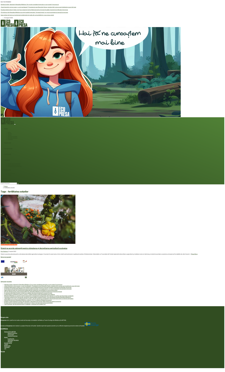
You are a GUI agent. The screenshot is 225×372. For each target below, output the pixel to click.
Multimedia (7, 170)
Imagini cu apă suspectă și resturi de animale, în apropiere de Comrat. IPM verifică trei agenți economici (32, 301)
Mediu (6, 128)
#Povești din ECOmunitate (14, 163)
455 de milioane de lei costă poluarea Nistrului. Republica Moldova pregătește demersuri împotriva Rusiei (33, 291)
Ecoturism (10, 139)
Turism (6, 344)
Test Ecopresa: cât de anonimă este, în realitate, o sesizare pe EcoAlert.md (24, 304)
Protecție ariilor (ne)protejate (15, 166)
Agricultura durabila (12, 136)
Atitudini (10, 133)
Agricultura (4, 245)
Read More (195, 254)
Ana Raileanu (4, 251)
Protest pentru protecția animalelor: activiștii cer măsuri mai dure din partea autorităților (28, 303)
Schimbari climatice (12, 138)
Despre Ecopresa (12, 333)
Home (6, 186)
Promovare (11, 334)
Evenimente (7, 143)
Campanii (7, 160)
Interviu (9, 175)
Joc (5, 178)
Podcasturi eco (11, 173)
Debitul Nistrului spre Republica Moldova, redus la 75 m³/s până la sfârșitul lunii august (28, 300)
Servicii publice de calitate (14, 165)
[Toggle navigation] (15, 124)
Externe (9, 135)
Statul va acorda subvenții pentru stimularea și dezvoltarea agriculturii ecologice (34, 248)
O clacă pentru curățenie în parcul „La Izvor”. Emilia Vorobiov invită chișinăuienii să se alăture (29, 294)
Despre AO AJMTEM (10, 331)
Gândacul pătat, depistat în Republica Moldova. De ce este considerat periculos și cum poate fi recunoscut (30, 4)
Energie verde (8, 148)
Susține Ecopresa (12, 336)
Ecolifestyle (7, 154)
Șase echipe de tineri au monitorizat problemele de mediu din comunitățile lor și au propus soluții (27, 15)
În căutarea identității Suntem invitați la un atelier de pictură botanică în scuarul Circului (28, 293)
